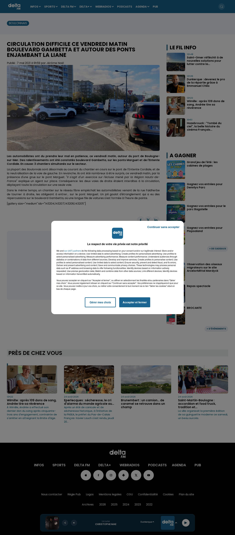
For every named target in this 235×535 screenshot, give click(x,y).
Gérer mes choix (100, 302)
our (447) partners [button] (72, 250)
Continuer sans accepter (163, 227)
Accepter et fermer (135, 302)
